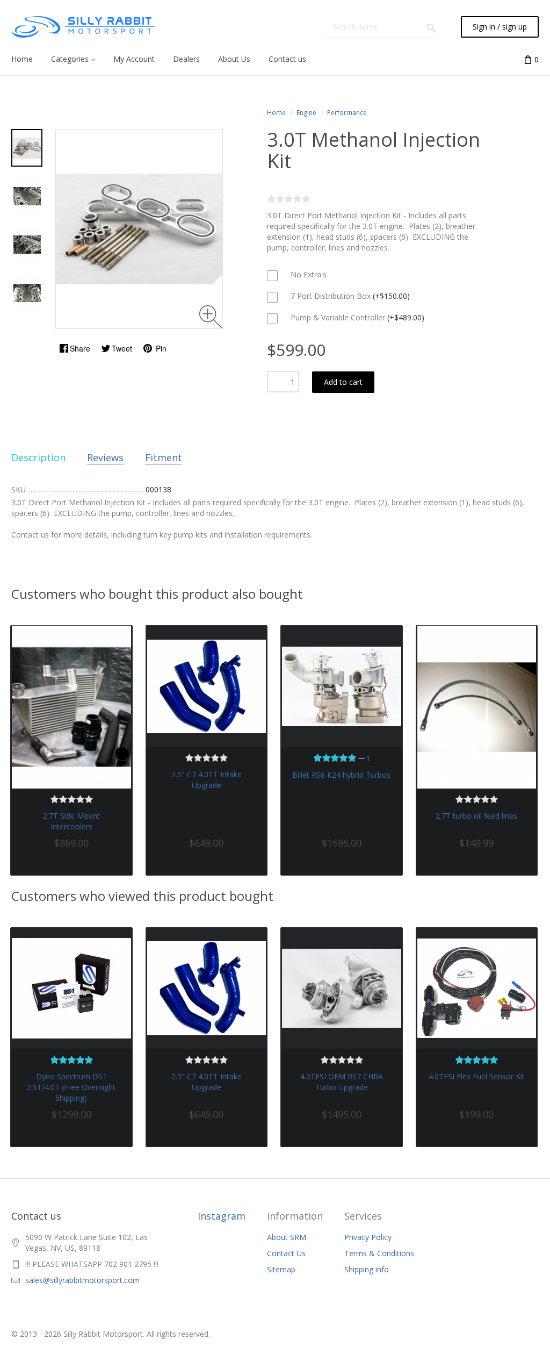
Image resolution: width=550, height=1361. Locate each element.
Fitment (163, 457)
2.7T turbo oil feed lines (476, 816)
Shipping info (366, 1269)
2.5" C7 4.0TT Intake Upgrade (206, 779)
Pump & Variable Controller (356, 317)
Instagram (221, 1215)
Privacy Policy (368, 1237)
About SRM (286, 1237)
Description (38, 457)
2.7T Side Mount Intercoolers (71, 821)
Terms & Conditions (379, 1253)
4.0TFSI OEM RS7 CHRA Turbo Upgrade (341, 1081)
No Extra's (307, 274)
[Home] (83, 27)
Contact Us (286, 1253)
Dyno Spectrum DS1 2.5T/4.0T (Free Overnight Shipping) (71, 1087)
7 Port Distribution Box (349, 296)
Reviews (105, 457)
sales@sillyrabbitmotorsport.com (82, 1280)
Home (276, 112)
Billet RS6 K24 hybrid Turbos (341, 775)
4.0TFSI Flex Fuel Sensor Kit (477, 1076)
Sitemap (281, 1269)
